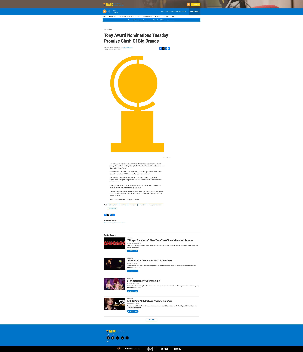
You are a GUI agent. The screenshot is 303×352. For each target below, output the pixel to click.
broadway (123, 205)
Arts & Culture (108, 29)
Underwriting (147, 16)
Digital (157, 16)
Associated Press (127, 48)
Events (137, 16)
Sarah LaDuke (130, 243)
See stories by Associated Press (114, 223)
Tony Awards (112, 208)
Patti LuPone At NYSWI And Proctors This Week (149, 301)
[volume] (109, 11)
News (104, 16)
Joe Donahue (130, 303)
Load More (151, 319)
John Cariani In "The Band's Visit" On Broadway (149, 260)
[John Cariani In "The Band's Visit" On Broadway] (114, 264)
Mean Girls (142, 205)
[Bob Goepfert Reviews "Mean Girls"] (114, 284)
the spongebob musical (155, 205)
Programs (112, 16)
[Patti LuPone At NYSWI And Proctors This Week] (114, 304)
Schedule (130, 16)
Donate (196, 4)
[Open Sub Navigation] (107, 16)
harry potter (133, 205)
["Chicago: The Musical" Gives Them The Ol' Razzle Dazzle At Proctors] (114, 243)
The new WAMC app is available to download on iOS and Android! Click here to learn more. (151, 20)
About (174, 16)
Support (166, 16)
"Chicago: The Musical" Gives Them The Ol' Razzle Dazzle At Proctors (160, 240)
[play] (104, 11)
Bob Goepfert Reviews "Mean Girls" (143, 280)
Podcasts (122, 16)
